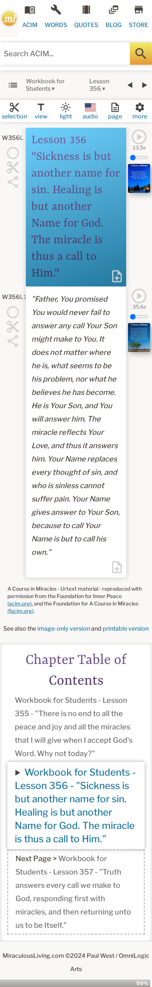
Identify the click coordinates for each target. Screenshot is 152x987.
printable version (126, 628)
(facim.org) (20, 611)
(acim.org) (19, 603)
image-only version (63, 628)
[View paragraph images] (139, 178)
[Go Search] (141, 54)
